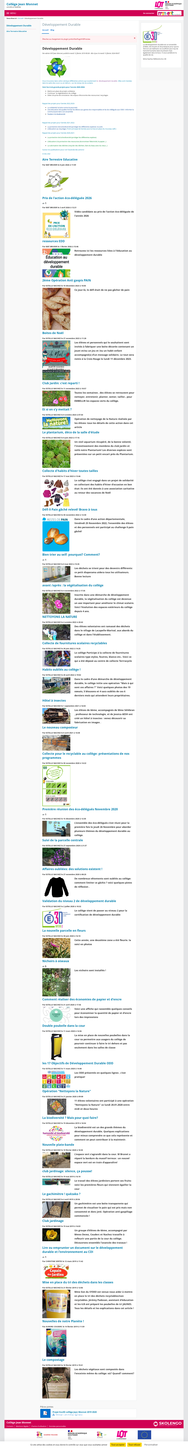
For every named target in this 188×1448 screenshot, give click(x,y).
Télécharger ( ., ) (64, 1415)
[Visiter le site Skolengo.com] (167, 1426)
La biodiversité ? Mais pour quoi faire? (70, 1118)
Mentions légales (22, 1426)
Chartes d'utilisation (38, 1426)
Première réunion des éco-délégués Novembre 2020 (80, 809)
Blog (52, 30)
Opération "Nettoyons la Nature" (66, 1091)
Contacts (10, 1426)
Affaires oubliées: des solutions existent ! (72, 869)
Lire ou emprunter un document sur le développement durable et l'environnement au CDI (82, 1250)
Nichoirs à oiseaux (55, 961)
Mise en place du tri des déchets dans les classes (77, 1282)
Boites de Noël (53, 333)
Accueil (20, 18)
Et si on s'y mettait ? (57, 409)
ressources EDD (53, 241)
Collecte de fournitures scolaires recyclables (74, 643)
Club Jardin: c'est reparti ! (61, 383)
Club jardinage (53, 1221)
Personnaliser (151, 1444)
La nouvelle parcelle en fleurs (64, 931)
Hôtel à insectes (54, 700)
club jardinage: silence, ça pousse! (67, 1171)
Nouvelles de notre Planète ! (63, 1321)
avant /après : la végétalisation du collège (72, 585)
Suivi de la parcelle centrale (62, 840)
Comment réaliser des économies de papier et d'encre (82, 999)
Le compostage (53, 1360)
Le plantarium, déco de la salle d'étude (70, 432)
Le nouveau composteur (60, 727)
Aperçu (79, 1415)
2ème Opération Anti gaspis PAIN (66, 280)
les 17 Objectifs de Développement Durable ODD (77, 1063)
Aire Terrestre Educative (17, 31)
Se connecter (148, 13)
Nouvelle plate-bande (58, 1145)
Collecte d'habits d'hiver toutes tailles (70, 471)
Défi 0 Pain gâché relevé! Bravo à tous (69, 509)
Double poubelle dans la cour (63, 1026)
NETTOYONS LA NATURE (59, 617)
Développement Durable (19, 25)
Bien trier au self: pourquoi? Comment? (71, 555)
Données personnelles (57, 1426)
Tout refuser (134, 1444)
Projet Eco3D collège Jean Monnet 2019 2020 (75, 1412)
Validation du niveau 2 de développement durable (79, 901)
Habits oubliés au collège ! (61, 670)
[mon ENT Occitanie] (169, 13)
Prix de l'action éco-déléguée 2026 (67, 198)
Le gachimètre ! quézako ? (61, 1194)
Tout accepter (118, 1444)
